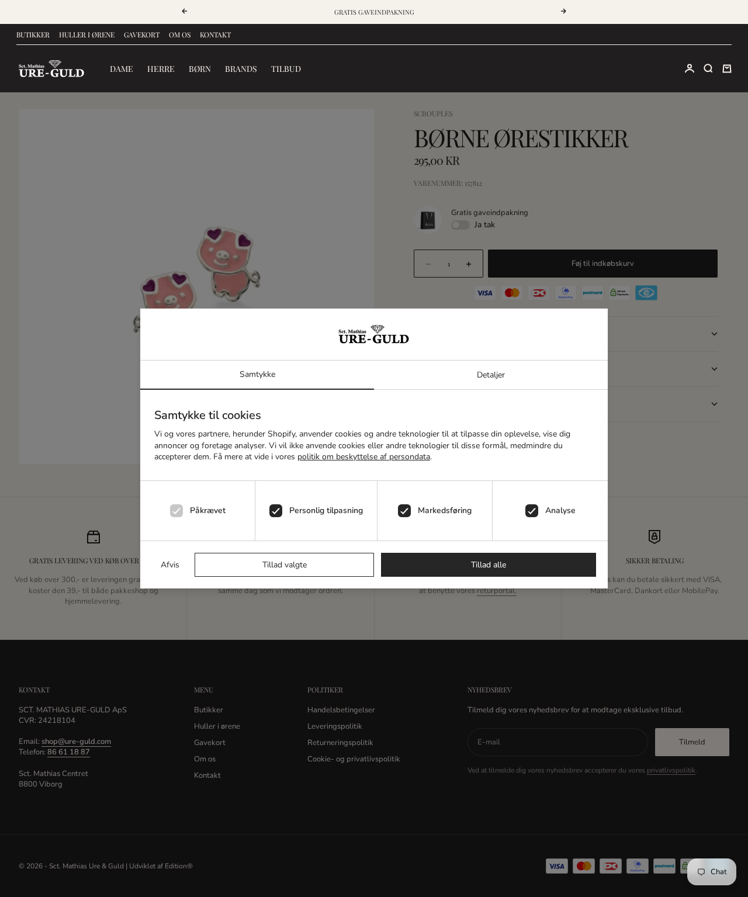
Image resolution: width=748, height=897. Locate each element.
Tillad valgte (284, 564)
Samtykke (257, 374)
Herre (161, 68)
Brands (241, 68)
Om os (180, 34)
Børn (200, 68)
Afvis (170, 564)
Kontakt (215, 34)
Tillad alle (488, 564)
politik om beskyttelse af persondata (363, 456)
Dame (121, 68)
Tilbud (286, 68)
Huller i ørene (87, 34)
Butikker (33, 34)
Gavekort (142, 34)
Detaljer (491, 374)
